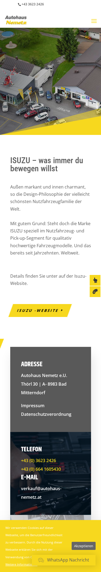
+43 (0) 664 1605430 (41, 469)
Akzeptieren (83, 545)
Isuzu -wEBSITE (38, 310)
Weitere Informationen (21, 564)
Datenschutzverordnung (46, 414)
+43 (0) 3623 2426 (38, 460)
